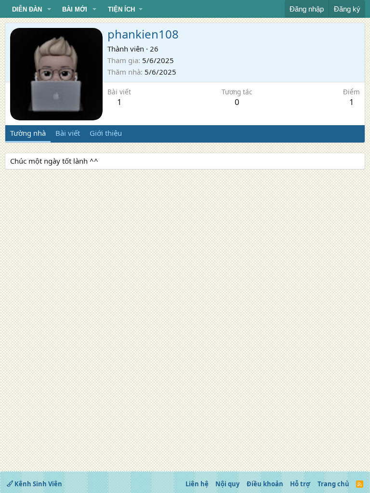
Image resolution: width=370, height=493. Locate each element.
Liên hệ (197, 484)
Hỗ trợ (300, 484)
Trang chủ (333, 484)
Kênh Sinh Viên (37, 484)
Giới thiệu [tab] (106, 133)
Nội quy (227, 484)
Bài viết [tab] (67, 133)
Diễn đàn (27, 9)
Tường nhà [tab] (28, 133)
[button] (49, 9)
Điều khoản (265, 484)
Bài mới (74, 9)
